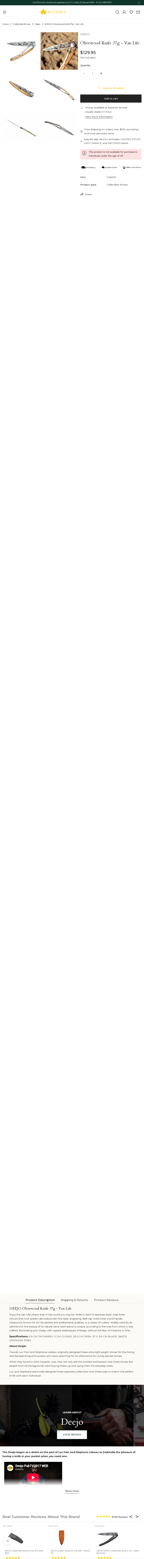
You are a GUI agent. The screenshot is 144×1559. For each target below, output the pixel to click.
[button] (138, 12)
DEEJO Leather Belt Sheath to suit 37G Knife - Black (24, 1552)
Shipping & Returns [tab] (74, 1300)
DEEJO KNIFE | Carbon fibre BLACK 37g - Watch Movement (118, 1552)
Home (5, 24)
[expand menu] (4, 12)
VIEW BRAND (72, 1434)
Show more (72, 1490)
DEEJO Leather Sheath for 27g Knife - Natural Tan (70, 1552)
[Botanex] (53, 12)
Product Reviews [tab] (106, 1300)
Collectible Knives (21, 24)
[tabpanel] (72, 1342)
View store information (99, 116)
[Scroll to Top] (138, 1541)
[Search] (117, 12)
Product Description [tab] (40, 1300)
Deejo (37, 24)
